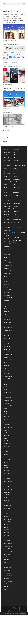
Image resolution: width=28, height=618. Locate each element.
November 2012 (8, 376)
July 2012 (6, 384)
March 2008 (7, 503)
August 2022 (7, 168)
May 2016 (6, 281)
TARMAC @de (16, 203)
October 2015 (7, 300)
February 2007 (7, 538)
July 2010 (6, 433)
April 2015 (6, 316)
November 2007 (8, 513)
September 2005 (8, 581)
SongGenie (15, 195)
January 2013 (7, 373)
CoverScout (16, 163)
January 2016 (7, 292)
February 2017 (7, 257)
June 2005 (6, 586)
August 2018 (7, 230)
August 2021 (7, 184)
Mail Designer (16, 179)
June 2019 (6, 211)
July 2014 (6, 341)
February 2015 (7, 322)
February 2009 (7, 476)
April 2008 (6, 500)
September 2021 (8, 182)
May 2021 (6, 192)
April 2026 (6, 157)
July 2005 (6, 584)
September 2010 (8, 427)
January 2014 (7, 352)
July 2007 (6, 524)
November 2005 (8, 576)
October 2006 (7, 549)
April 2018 (6, 238)
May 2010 (6, 438)
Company (5, 137)
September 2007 (8, 519)
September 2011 (8, 406)
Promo (14, 190)
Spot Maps (15, 198)
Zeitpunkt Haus (17, 227)
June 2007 (6, 527)
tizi (13, 209)
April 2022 (6, 171)
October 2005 (7, 578)
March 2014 (7, 346)
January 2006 (7, 570)
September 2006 (8, 551)
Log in (14, 234)
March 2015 (7, 319)
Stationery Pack (17, 200)
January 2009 (7, 478)
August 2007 (7, 522)
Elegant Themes (13, 611)
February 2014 (7, 349)
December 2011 (8, 397)
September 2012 (8, 381)
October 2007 (7, 516)
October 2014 (7, 333)
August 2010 (7, 430)
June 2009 (6, 465)
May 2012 (6, 389)
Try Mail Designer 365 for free (10, 40)
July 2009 (6, 462)
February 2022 (7, 176)
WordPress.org (17, 243)
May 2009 (6, 468)
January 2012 (7, 395)
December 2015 (8, 295)
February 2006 (7, 567)
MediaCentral (16, 182)
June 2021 (6, 190)
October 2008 (7, 486)
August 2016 (7, 273)
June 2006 (6, 559)
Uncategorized (16, 217)
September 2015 (8, 303)
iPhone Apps (16, 171)
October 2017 (7, 246)
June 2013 (6, 365)
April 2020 (6, 200)
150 (14, 152)
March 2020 (7, 203)
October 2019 (7, 209)
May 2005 (6, 589)
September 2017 (8, 249)
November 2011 (8, 400)
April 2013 (6, 370)
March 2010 (7, 441)
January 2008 (7, 508)
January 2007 (7, 540)
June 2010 (6, 435)
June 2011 (6, 414)
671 (14, 157)
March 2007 (7, 535)
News (14, 184)
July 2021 (6, 187)
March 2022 (7, 173)
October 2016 (7, 268)
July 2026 (6, 155)
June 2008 (6, 495)
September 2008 (8, 489)
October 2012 (7, 379)
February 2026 (7, 163)
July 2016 (6, 276)
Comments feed (17, 240)
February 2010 (7, 443)
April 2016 (6, 284)
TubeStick (15, 211)
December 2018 (8, 222)
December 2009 (8, 449)
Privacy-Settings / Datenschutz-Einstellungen (14, 613)
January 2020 (7, 206)
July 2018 (6, 233)
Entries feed (16, 237)
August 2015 (7, 306)
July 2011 (6, 411)
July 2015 (6, 308)
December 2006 (8, 543)
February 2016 (7, 290)
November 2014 (8, 330)
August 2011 (7, 408)
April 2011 (6, 416)
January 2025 (7, 165)
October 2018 (7, 227)
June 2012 (6, 387)
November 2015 (8, 298)
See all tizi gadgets (7, 84)
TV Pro (14, 214)
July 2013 (6, 362)
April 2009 (6, 470)
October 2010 (7, 424)
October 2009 (7, 454)
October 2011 (7, 403)
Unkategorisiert (17, 219)
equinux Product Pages (19, 165)
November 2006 (8, 546)
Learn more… (6, 108)
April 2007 (6, 532)
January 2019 (7, 219)
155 (14, 155)
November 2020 (8, 198)
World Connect (16, 225)
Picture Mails (16, 187)
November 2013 (8, 354)
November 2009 (8, 451)
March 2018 (7, 241)
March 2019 (7, 217)
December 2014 (8, 327)
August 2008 (7, 492)
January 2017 (7, 260)
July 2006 (6, 557)
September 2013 (8, 360)
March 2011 (7, 419)
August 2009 (7, 459)
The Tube (15, 206)
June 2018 (6, 236)
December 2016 (8, 263)
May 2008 (6, 497)
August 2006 (7, 554)
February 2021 (7, 195)
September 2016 (8, 271)
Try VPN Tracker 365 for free (10, 62)
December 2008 (8, 481)
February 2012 (7, 392)
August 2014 (7, 338)
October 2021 (7, 179)
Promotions (16, 192)
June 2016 (6, 279)
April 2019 (6, 214)
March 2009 (7, 473)
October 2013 (7, 357)
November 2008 (8, 484)
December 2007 (8, 511)
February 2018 (7, 244)
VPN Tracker (16, 222)
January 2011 (7, 422)
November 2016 (8, 265)
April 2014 (6, 343)
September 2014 (8, 335)
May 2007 (6, 530)
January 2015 (7, 325)
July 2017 (6, 252)
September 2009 (8, 457)
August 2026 (7, 152)
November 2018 (8, 225)
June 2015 (6, 311)
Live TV (15, 176)
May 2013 (6, 368)
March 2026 (7, 160)
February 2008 (7, 505)
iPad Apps (15, 168)
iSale (14, 173)
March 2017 (7, 254)
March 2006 (7, 565)
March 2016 (7, 287)
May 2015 (6, 314)
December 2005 (8, 573)
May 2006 (6, 562)
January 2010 (7, 446)
